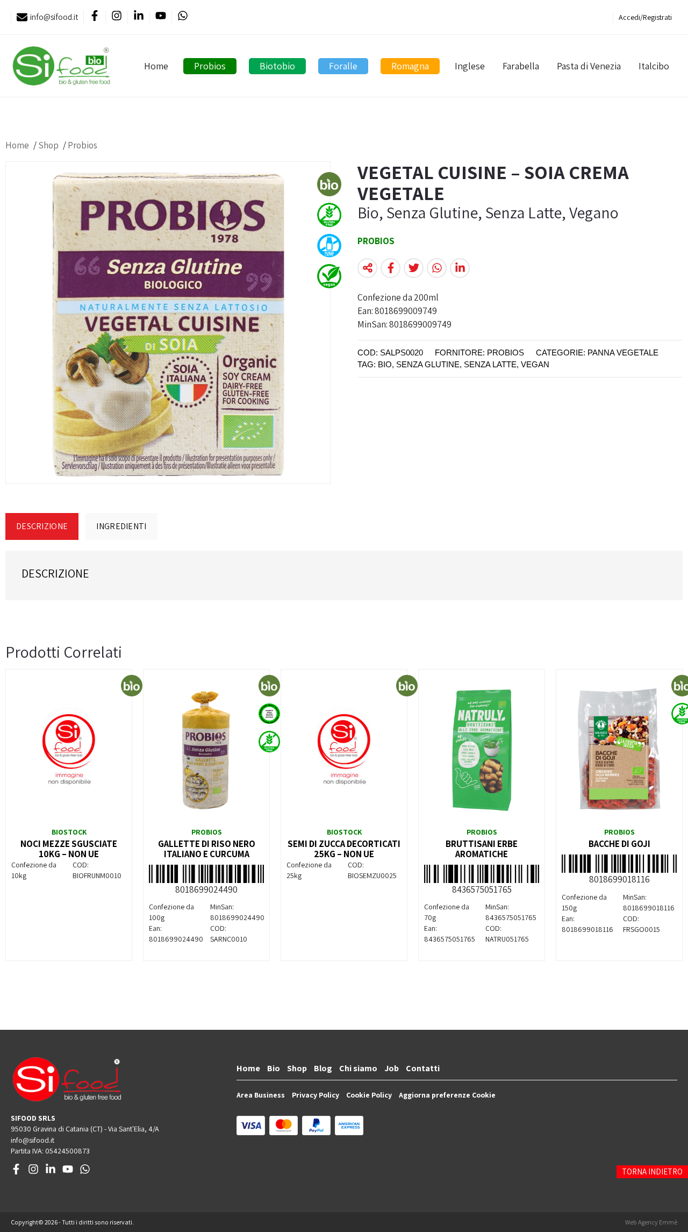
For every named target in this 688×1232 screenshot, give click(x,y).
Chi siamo (358, 1068)
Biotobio (277, 66)
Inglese (470, 66)
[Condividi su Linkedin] (460, 268)
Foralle (343, 66)
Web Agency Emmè (651, 1222)
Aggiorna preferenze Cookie (447, 1095)
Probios (210, 66)
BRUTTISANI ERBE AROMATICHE (482, 849)
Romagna (410, 66)
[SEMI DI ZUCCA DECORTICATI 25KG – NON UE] (344, 750)
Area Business (260, 1095)
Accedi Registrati (645, 17)
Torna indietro (652, 1171)
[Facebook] (94, 17)
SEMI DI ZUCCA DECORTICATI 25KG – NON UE (344, 849)
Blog (323, 1068)
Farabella (521, 66)
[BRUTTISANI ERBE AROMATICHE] (481, 750)
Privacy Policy (315, 1095)
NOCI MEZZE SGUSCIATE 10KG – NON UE (68, 849)
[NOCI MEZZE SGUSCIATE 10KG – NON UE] (68, 750)
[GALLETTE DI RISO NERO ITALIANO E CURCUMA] (206, 750)
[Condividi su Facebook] (390, 268)
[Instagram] (116, 17)
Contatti (423, 1068)
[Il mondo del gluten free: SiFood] (61, 66)
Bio (273, 1068)
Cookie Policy (369, 1095)
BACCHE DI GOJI (619, 844)
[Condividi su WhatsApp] (437, 268)
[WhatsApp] (182, 17)
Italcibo (654, 66)
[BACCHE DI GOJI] (619, 750)
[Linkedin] (138, 17)
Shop (48, 145)
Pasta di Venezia (589, 66)
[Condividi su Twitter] (414, 268)
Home (156, 66)
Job (391, 1068)
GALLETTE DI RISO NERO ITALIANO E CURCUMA (206, 849)
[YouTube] (160, 17)
